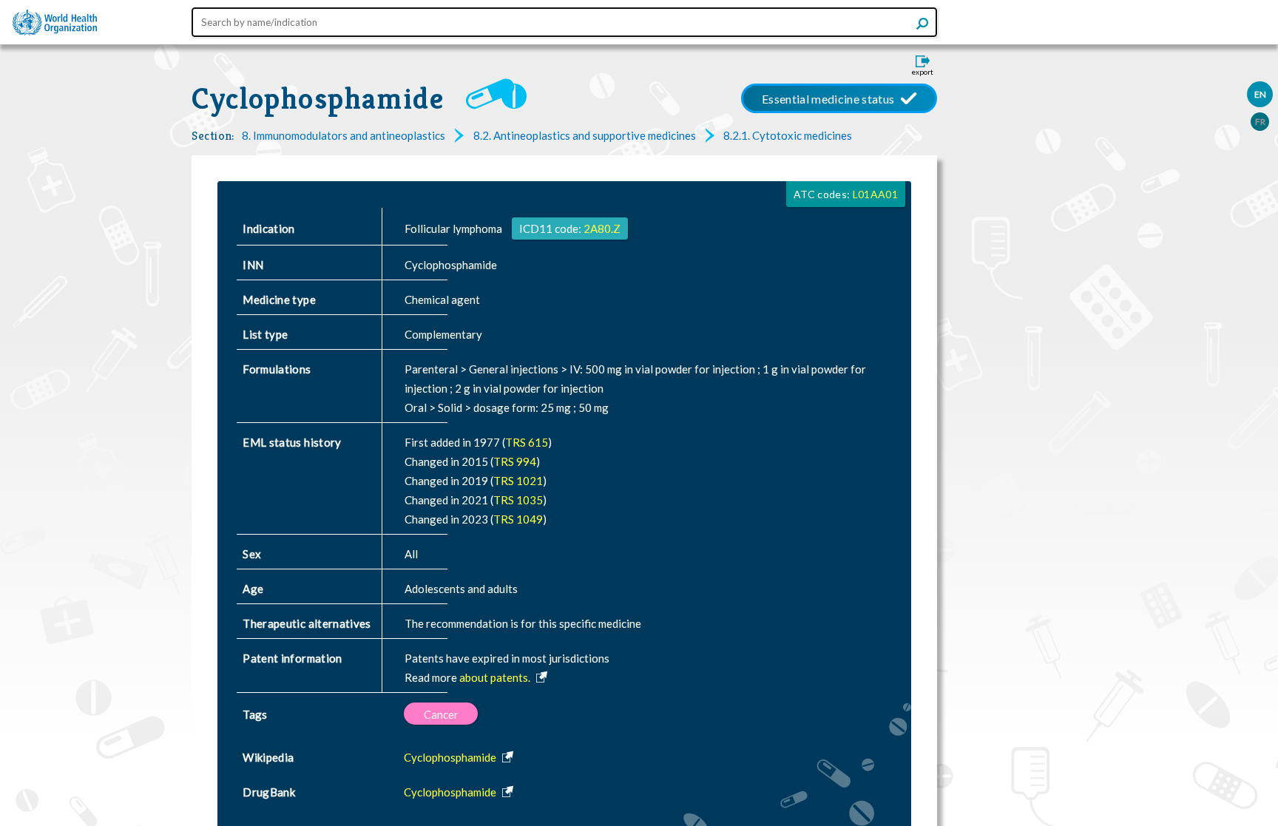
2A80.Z (602, 228)
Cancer (441, 714)
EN (1260, 94)
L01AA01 (875, 194)
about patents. (495, 677)
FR (1260, 121)
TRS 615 (526, 442)
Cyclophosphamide (318, 98)
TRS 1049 (518, 519)
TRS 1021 (518, 480)
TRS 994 (514, 461)
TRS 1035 (518, 500)
